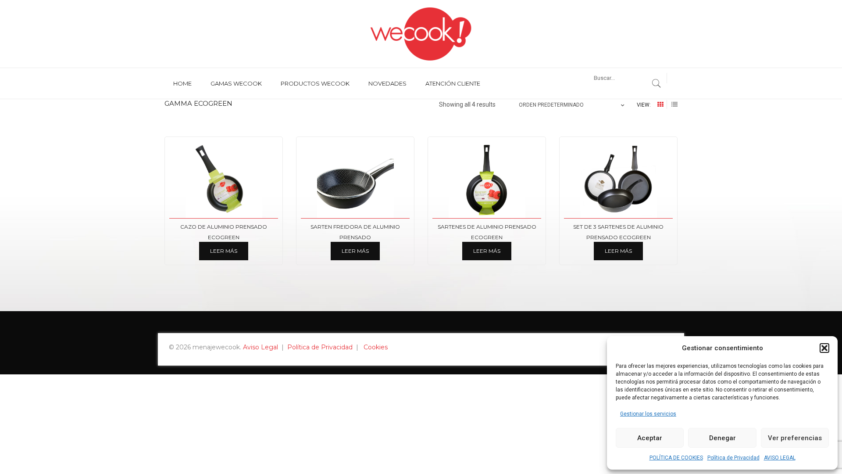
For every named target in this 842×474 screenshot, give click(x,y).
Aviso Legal (260, 347)
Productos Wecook (315, 83)
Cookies (376, 347)
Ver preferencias (795, 438)
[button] (824, 348)
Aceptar (649, 438)
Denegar (722, 438)
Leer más (223, 251)
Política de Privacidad (733, 458)
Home (182, 83)
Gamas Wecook (236, 83)
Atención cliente (452, 83)
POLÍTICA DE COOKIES (676, 458)
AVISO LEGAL (780, 458)
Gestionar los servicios (648, 414)
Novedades (387, 83)
